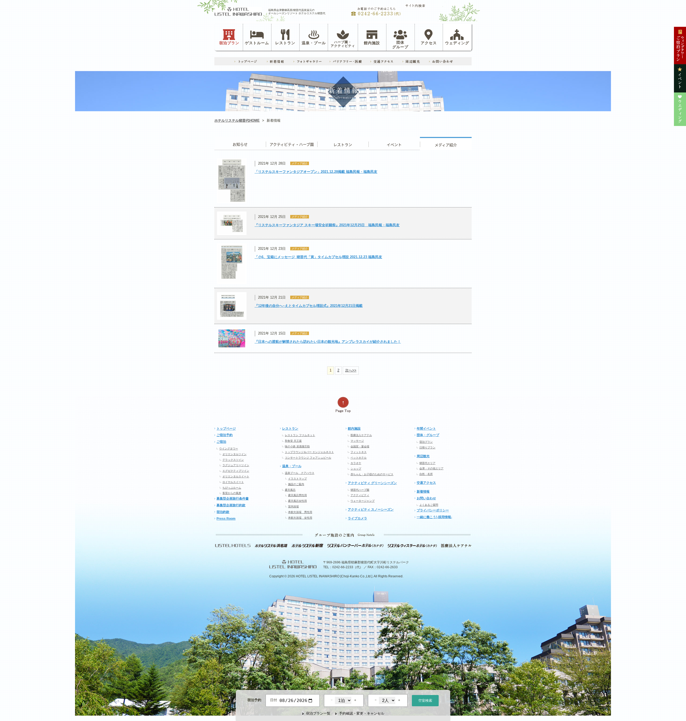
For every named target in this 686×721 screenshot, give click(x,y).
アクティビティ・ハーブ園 (291, 143)
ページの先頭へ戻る (343, 405)
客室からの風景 (231, 493)
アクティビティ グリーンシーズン (372, 483)
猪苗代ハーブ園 (360, 489)
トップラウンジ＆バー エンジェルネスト (309, 452)
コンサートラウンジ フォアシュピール (308, 457)
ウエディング (446, 143)
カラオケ (356, 463)
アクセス (429, 42)
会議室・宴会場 (360, 446)
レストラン (285, 42)
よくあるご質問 (428, 504)
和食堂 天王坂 (293, 440)
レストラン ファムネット (300, 435)
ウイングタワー (228, 448)
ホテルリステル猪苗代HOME (237, 120)
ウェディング (457, 42)
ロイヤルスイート (233, 482)
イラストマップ (297, 478)
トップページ (226, 428)
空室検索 (425, 700)
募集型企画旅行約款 (231, 505)
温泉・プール (314, 42)
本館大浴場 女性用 (300, 517)
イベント (394, 143)
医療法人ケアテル (361, 435)
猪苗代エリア (427, 463)
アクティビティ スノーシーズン (371, 509)
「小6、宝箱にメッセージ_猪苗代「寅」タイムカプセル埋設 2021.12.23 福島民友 (318, 257)
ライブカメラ (357, 518)
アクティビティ (360, 495)
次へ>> (350, 370)
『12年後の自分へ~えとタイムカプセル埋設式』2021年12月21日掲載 (309, 306)
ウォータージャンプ (363, 500)
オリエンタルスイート (235, 476)
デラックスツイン (233, 459)
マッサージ (357, 440)
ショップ (356, 468)
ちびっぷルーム (231, 487)
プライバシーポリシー (433, 510)
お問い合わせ (426, 498)
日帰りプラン (427, 447)
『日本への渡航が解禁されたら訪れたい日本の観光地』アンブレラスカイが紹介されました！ (328, 342)
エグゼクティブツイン (235, 470)
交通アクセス (426, 483)
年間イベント (426, 428)
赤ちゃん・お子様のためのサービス (372, 474)
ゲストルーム (257, 42)
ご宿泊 (221, 442)
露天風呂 (290, 489)
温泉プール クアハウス (299, 472)
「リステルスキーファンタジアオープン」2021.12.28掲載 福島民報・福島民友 (316, 172)
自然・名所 (426, 474)
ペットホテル (359, 457)
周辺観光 (423, 456)
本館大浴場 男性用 (300, 512)
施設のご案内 (296, 484)
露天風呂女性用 (297, 500)
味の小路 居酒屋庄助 (297, 446)
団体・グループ (428, 435)
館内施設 (372, 42)
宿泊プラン (229, 42)
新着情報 (423, 491)
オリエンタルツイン (234, 454)
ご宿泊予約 (225, 435)
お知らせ (240, 143)
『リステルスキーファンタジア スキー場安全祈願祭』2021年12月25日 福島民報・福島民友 (327, 225)
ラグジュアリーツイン (235, 465)
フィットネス (359, 452)
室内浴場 (293, 506)
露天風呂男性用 (297, 495)
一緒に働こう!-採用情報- (434, 517)
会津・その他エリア (431, 468)
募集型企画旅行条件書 (233, 498)
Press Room (226, 519)
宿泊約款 (223, 512)
